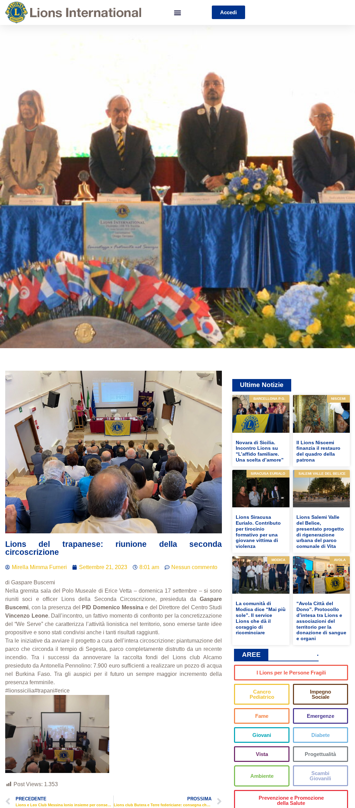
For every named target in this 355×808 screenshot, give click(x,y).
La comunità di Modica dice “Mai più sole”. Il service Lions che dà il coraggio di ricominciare (261, 618)
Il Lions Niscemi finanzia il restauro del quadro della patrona (318, 451)
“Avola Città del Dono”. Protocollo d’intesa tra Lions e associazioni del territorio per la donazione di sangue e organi (321, 621)
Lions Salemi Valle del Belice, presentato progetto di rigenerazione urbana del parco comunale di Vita (320, 531)
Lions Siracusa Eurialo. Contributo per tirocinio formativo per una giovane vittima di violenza (258, 531)
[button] (177, 12)
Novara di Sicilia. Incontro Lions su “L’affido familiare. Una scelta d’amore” (260, 451)
